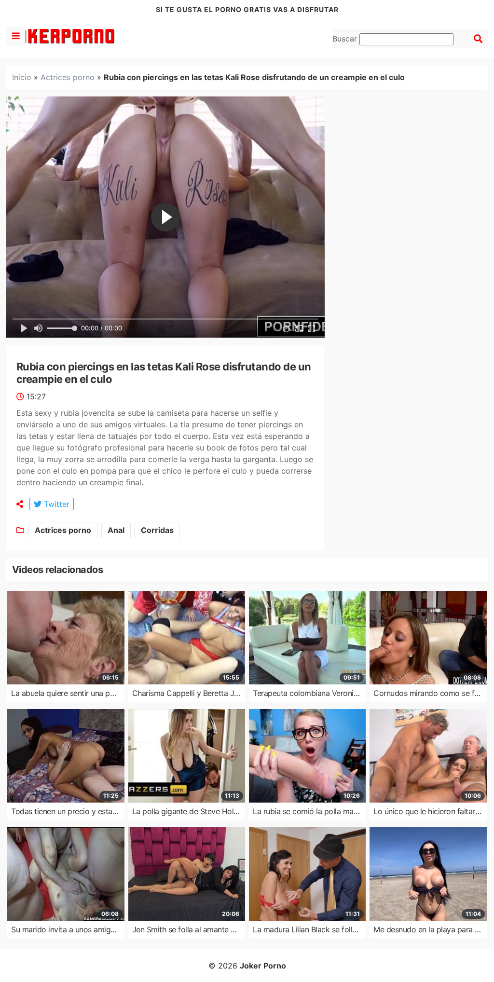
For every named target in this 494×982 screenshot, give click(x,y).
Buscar (345, 38)
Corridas (157, 530)
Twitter (55, 504)
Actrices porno (68, 77)
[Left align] (16, 36)
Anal (116, 530)
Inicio (21, 77)
